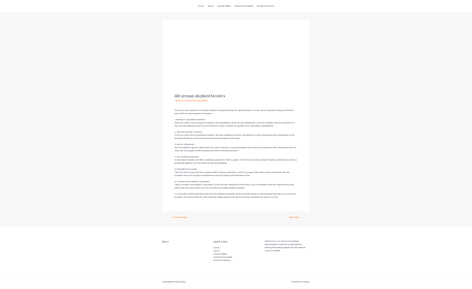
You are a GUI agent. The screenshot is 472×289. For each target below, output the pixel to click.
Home (201, 6)
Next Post (295, 217)
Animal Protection (265, 6)
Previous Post (179, 217)
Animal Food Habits (243, 6)
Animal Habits (224, 6)
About (211, 6)
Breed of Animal (183, 100)
